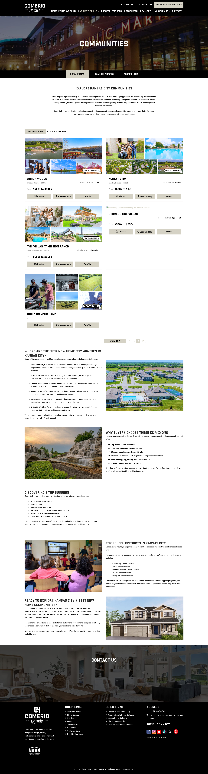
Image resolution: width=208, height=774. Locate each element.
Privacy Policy (128, 769)
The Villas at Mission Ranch (63, 224)
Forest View (144, 156)
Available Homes (104, 74)
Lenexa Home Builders (117, 718)
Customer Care (73, 731)
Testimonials (72, 724)
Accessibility (151, 737)
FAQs (69, 721)
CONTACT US (145, 4)
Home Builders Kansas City (119, 712)
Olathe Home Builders (117, 721)
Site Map (162, 737)
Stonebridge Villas (144, 207)
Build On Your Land (75, 734)
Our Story (71, 718)
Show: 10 (114, 341)
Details (87, 196)
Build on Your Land (63, 292)
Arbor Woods (63, 156)
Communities (77, 74)
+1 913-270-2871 (126, 4)
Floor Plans (131, 74)
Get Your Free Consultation (169, 4)
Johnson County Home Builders (121, 715)
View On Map (64, 196)
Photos (40, 196)
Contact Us (71, 728)
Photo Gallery (73, 715)
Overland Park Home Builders (120, 724)
